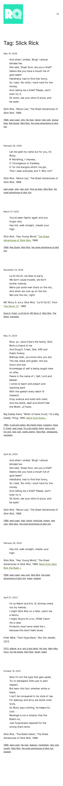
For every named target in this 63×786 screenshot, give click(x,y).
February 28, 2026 (13, 145)
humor (38, 120)
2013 (6, 648)
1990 (6, 425)
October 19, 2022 (12, 671)
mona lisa (37, 520)
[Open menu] (57, 14)
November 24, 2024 (13, 270)
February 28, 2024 (13, 543)
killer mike (53, 648)
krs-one (7, 431)
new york (46, 120)
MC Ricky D (35, 313)
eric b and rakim (30, 648)
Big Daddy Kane (34, 425)
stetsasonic (52, 431)
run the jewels (16, 652)
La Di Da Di (23, 313)
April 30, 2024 (11, 454)
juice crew (50, 428)
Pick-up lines (36, 189)
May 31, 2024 (10, 335)
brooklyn (47, 425)
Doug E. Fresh (10, 313)
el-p (19, 648)
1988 (6, 120)
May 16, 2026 (10, 53)
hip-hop (30, 120)
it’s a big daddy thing (34, 428)
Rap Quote (14, 123)
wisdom (37, 578)
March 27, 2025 (11, 211)
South (37, 652)
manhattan (44, 745)
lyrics (6, 652)
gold (23, 520)
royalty (7, 748)
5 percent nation (17, 425)
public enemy (28, 431)
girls (23, 120)
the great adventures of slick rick (35, 524)
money (46, 520)
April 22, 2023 (11, 597)
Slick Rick (25, 123)
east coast (15, 120)
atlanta (13, 648)
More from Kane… (36, 417)
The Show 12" (11, 306)
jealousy (33, 745)
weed (29, 578)
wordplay (14, 316)
